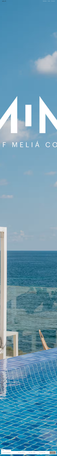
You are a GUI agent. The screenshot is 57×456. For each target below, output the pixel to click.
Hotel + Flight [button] (8, 450)
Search (53, 452)
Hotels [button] (3, 450)
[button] (45, 1)
